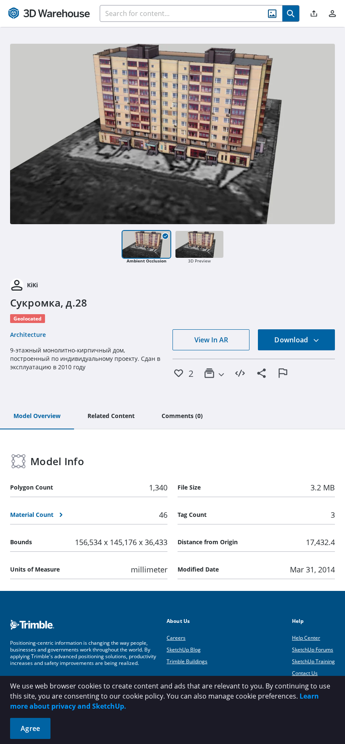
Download (292, 339)
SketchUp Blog (184, 649)
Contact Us (305, 673)
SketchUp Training (313, 661)
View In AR (211, 339)
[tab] (37, 416)
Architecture (28, 335)
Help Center (306, 637)
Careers (176, 637)
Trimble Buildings (187, 661)
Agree (30, 728)
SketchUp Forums (312, 649)
